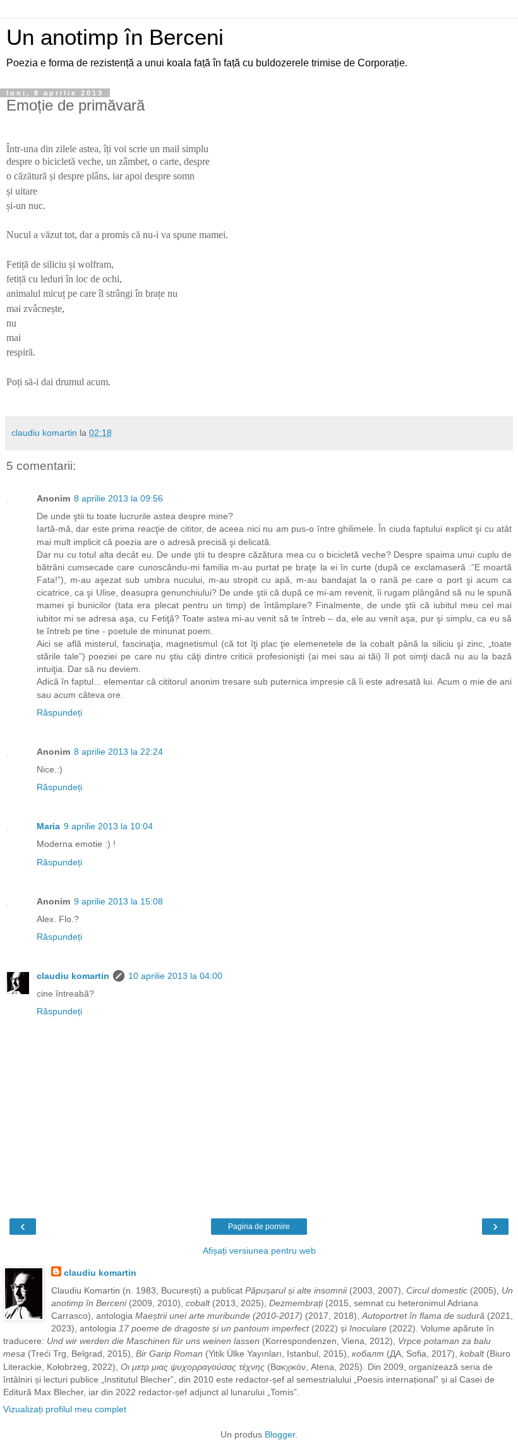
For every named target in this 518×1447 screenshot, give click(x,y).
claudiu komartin (73, 976)
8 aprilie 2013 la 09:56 (118, 498)
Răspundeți (59, 712)
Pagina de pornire (259, 1226)
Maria (48, 826)
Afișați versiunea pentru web (259, 1251)
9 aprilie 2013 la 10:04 (108, 826)
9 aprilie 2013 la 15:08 (118, 901)
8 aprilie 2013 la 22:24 (118, 752)
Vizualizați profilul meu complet (64, 1409)
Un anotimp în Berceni (115, 37)
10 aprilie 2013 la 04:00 (175, 976)
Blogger (280, 1434)
